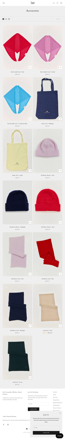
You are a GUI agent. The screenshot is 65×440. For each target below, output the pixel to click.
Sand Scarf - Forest (17, 382)
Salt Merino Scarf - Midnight (17, 330)
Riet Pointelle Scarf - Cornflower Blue (17, 123)
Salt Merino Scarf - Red (47, 279)
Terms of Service (57, 408)
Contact (55, 392)
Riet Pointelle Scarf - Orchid (47, 72)
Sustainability (56, 405)
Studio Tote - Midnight (47, 123)
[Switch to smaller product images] (6, 19)
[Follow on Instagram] (8, 424)
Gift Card (55, 397)
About (54, 394)
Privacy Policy (56, 410)
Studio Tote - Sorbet (17, 175)
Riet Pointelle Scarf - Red (17, 72)
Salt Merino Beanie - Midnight (17, 227)
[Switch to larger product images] (3, 19)
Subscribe (46, 432)
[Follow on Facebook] (3, 424)
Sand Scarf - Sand (47, 330)
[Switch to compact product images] (9, 19)
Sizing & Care (56, 400)
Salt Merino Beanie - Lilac (47, 175)
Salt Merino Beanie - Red (47, 227)
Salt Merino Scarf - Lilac (17, 279)
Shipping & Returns (57, 402)
